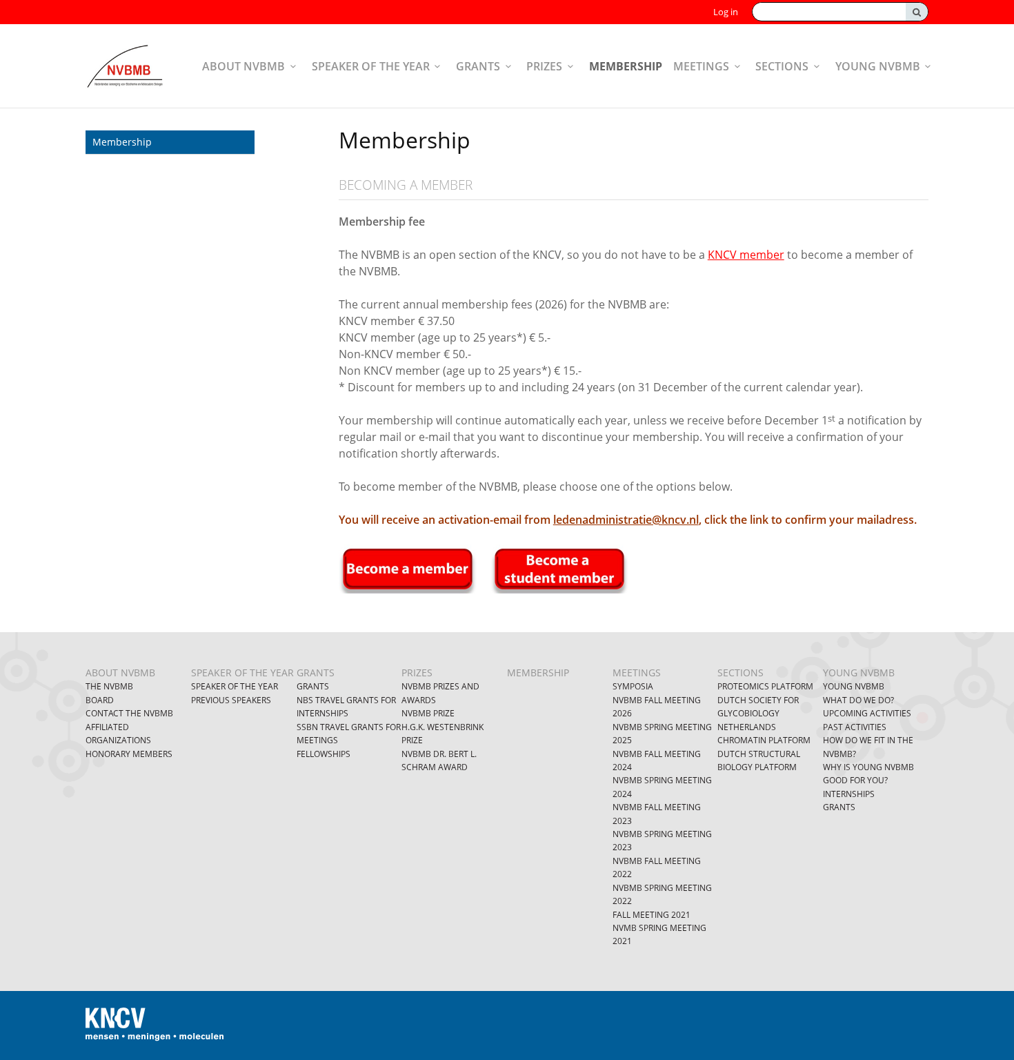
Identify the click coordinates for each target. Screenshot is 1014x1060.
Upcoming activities (867, 713)
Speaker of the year (371, 66)
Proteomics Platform (765, 686)
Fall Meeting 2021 (651, 915)
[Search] (917, 12)
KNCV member (746, 254)
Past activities (854, 727)
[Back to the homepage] (124, 66)
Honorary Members (129, 754)
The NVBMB (109, 686)
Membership (625, 66)
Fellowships (323, 754)
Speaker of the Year (234, 686)
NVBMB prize (428, 713)
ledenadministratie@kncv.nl (626, 519)
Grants (478, 66)
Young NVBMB (877, 66)
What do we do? (858, 700)
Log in (725, 12)
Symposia (633, 686)
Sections (781, 66)
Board (100, 700)
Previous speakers (231, 700)
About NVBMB (243, 66)
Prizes (544, 66)
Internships (849, 794)
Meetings (701, 66)
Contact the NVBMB (129, 713)
